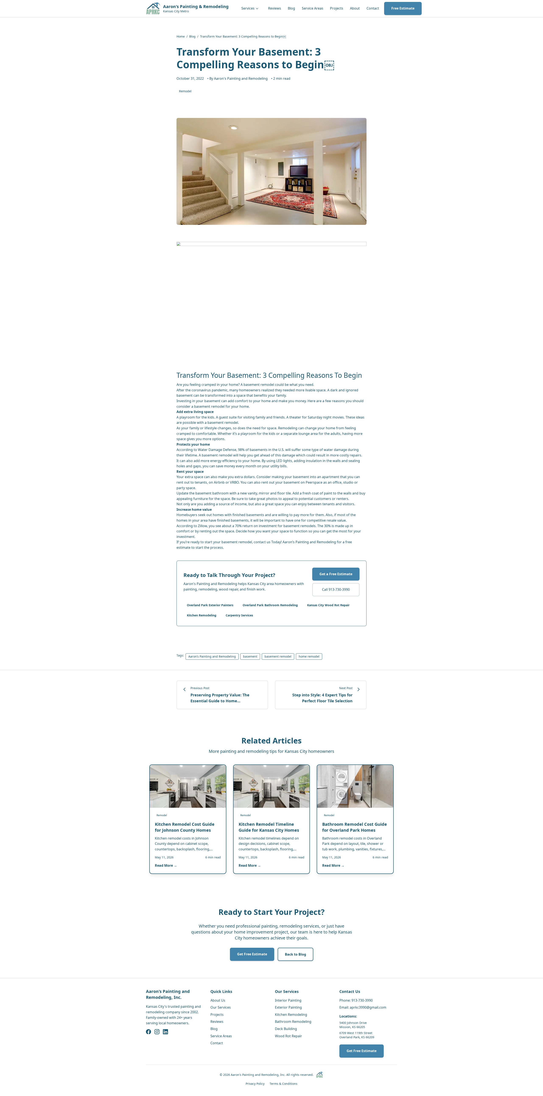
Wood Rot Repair (288, 1036)
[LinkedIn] (165, 1031)
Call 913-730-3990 (336, 589)
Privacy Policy (255, 1084)
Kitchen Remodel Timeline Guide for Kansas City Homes (269, 827)
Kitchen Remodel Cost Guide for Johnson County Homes (184, 827)
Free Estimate (402, 8)
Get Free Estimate (252, 954)
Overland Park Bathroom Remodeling (270, 605)
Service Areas (312, 8)
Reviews (274, 8)
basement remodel (236, 542)
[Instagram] (157, 1031)
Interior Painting (288, 1000)
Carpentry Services (239, 615)
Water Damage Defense (217, 449)
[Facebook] (148, 1031)
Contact (373, 8)
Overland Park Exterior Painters (210, 605)
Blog (291, 8)
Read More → (166, 865)
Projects (336, 8)
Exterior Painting (288, 1007)
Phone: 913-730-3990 (356, 1000)
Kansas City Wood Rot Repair (328, 605)
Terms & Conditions (283, 1084)
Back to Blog (295, 954)
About (355, 8)
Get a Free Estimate (335, 574)
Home (180, 36)
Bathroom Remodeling (293, 1021)
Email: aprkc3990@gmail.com (362, 1007)
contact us (262, 542)
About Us (217, 1000)
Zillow (202, 526)
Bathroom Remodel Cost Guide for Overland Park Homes (354, 827)
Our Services (220, 1007)
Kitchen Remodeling (201, 615)
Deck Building (286, 1028)
